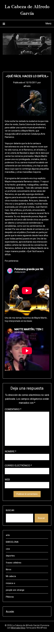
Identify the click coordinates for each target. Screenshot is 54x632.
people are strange (15, 590)
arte (8, 535)
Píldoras (10, 596)
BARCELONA (12, 542)
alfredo (27, 86)
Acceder (10, 611)
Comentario (13, 409)
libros (8, 569)
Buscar (10, 510)
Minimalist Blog (18, 628)
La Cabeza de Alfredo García (27, 9)
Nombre (10, 451)
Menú (48, 23)
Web (7, 479)
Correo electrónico (18, 465)
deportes (10, 555)
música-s (10, 583)
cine (8, 549)
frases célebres (13, 562)
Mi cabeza (11, 576)
